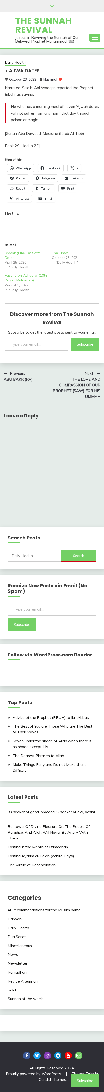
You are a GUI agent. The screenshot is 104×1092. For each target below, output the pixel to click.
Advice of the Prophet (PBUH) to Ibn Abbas (51, 717)
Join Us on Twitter (37, 1055)
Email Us (78, 1055)
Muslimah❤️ (52, 79)
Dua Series (17, 936)
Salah (12, 990)
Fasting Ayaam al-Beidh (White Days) (41, 855)
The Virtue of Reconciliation (32, 864)
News (13, 954)
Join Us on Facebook (26, 1055)
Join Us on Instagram (47, 1055)
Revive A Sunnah (23, 981)
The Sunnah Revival (43, 25)
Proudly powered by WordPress (34, 1073)
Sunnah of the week (25, 998)
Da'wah (15, 918)
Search (78, 555)
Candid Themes (52, 1079)
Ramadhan (17, 972)
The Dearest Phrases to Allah (38, 755)
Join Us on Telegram (57, 1055)
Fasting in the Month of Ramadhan (38, 847)
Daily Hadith (15, 62)
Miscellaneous (20, 945)
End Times (60, 253)
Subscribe (85, 344)
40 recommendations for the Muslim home (44, 910)
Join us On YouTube (68, 1055)
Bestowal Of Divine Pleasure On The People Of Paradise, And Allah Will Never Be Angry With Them (49, 832)
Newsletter (17, 963)
